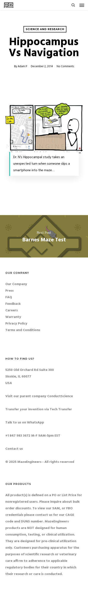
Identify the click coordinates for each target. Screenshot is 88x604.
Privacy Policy (16, 323)
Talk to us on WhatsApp (24, 422)
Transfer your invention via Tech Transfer (38, 409)
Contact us (14, 449)
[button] (81, 5)
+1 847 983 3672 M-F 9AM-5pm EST (32, 435)
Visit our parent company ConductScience (39, 396)
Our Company (16, 284)
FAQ (8, 297)
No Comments (65, 66)
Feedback (13, 304)
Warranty (13, 317)
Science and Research (45, 29)
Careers (11, 310)
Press (9, 291)
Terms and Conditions (22, 330)
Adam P (22, 66)
